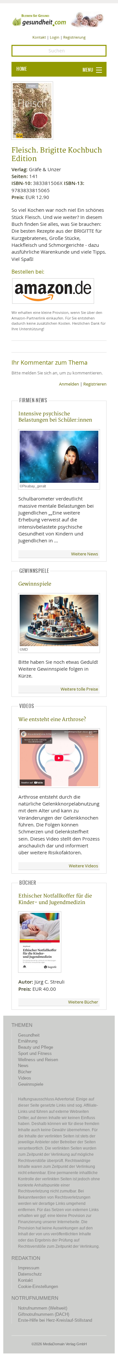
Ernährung (27, 1041)
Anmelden (69, 384)
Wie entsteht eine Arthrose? (52, 719)
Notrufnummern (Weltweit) (42, 1308)
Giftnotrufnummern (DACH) (43, 1314)
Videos (24, 1078)
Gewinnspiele (34, 584)
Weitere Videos (83, 866)
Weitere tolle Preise (79, 689)
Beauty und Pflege (35, 1047)
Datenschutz (30, 1274)
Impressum (28, 1267)
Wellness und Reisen (38, 1059)
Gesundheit (29, 1035)
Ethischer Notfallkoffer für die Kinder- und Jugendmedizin (55, 899)
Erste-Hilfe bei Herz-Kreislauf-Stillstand (55, 1320)
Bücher (24, 1071)
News (23, 1065)
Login (54, 37)
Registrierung (74, 37)
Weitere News (84, 554)
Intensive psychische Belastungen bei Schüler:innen (55, 417)
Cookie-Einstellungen (38, 1286)
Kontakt (39, 37)
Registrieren (95, 384)
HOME (21, 69)
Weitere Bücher (83, 1002)
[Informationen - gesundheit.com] (59, 19)
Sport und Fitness (35, 1053)
